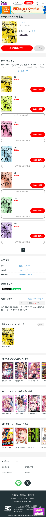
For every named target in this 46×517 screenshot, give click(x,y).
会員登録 (28, 3)
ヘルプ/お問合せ (7, 472)
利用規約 (23, 495)
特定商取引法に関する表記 (23, 501)
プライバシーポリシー (16, 498)
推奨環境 (28, 472)
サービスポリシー (31, 498)
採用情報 (31, 495)
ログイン (18, 3)
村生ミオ (22, 22)
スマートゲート (25, 270)
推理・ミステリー (25, 266)
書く (33, 31)
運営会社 (15, 495)
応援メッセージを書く (36, 299)
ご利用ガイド (29, 467)
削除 (40, 324)
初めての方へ (6, 467)
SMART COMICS (25, 274)
